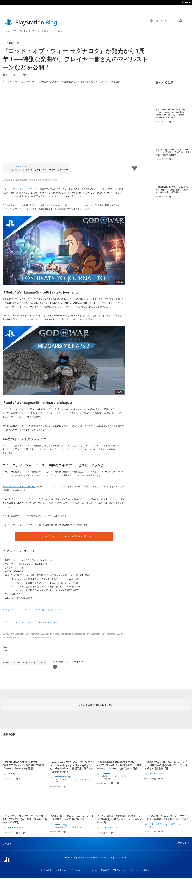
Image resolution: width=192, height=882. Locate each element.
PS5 (14, 31)
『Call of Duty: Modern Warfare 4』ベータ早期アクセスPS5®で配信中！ (71, 817)
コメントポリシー (143, 870)
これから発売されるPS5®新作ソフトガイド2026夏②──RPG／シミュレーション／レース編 (119, 819)
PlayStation (36, 22)
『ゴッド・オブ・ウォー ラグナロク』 (21, 188)
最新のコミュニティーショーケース (19, 486)
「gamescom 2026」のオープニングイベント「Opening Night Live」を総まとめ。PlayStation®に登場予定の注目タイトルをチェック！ (72, 767)
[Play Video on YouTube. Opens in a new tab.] (119, 282)
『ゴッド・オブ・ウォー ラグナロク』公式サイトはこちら (30, 622)
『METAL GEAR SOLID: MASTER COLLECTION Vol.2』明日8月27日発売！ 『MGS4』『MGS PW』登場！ (24, 765)
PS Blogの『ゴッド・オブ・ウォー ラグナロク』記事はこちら (32, 610)
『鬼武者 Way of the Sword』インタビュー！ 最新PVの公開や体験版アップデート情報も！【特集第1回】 (166, 765)
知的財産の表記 (101, 870)
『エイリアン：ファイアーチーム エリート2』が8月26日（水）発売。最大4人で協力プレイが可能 (25, 819)
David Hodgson (62, 824)
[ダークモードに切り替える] (151, 21)
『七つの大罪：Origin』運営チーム (165, 824)
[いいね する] (170, 122)
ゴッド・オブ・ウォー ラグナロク (35, 663)
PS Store (36, 31)
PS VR (27, 31)
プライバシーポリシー (80, 870)
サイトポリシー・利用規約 (53, 870)
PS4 (20, 31)
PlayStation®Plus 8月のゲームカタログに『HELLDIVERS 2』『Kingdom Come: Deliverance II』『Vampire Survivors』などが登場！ (172, 113)
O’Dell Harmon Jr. (63, 776)
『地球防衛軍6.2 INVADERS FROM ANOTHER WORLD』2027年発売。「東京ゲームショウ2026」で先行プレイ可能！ (119, 765)
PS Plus (46, 31)
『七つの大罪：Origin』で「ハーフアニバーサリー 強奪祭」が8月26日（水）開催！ (166, 817)
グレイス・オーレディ (21, 166)
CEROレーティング (122, 870)
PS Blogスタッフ (15, 773)
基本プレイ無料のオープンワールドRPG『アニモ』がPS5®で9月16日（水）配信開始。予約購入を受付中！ (172, 152)
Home (8, 31)
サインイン (162, 21)
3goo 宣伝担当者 (15, 827)
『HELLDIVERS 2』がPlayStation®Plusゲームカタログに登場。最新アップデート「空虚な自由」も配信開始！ (172, 189)
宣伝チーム (107, 773)
